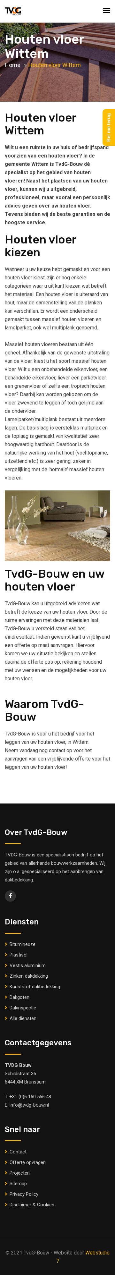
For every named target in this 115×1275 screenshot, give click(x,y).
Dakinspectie (23, 1008)
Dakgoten (19, 997)
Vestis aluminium (28, 965)
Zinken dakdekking (29, 976)
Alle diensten (23, 1018)
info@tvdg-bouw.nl (29, 1105)
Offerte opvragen (28, 1162)
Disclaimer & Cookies (32, 1205)
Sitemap (18, 1183)
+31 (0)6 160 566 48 (30, 1097)
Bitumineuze (22, 944)
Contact (18, 1152)
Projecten (20, 1173)
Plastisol (18, 955)
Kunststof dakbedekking (35, 987)
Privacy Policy (24, 1194)
